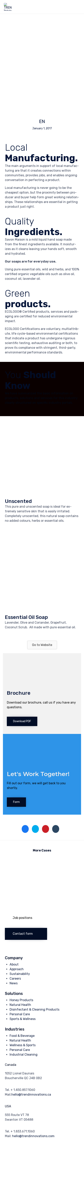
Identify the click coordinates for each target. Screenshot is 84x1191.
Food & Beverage (22, 1036)
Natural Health (20, 1005)
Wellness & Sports (23, 1045)
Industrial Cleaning (24, 1054)
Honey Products (21, 1000)
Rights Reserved (47, 1152)
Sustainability (20, 974)
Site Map (30, 1156)
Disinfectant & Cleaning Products (34, 1009)
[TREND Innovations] (8, 7)
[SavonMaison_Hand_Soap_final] (42, 609)
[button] (42, 645)
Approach (17, 969)
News (14, 983)
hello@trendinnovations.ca (31, 1094)
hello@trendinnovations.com (33, 1136)
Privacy (65, 1152)
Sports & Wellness (23, 1019)
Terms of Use (13, 1156)
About (14, 964)
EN (42, 121)
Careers (15, 978)
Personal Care (20, 1014)
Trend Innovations (23, 1152)
